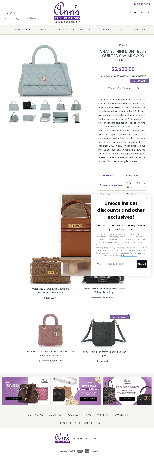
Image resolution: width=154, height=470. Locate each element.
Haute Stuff (88, 29)
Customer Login (89, 423)
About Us (55, 414)
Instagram (134, 12)
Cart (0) (145, 12)
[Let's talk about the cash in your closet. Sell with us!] (77, 404)
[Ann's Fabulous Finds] (67, 21)
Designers (45, 29)
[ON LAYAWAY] (103, 313)
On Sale (108, 29)
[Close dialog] (147, 198)
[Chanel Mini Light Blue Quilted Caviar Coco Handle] (45, 42)
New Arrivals (23, 29)
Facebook (130, 12)
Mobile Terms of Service (129, 255)
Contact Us (35, 414)
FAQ (88, 414)
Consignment (123, 414)
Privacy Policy (141, 253)
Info (124, 29)
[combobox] (98, 264)
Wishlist (139, 29)
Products (66, 29)
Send (142, 264)
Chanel (123, 44)
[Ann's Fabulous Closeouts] (26, 404)
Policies (73, 414)
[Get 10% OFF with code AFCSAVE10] (127, 404)
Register (66, 423)
